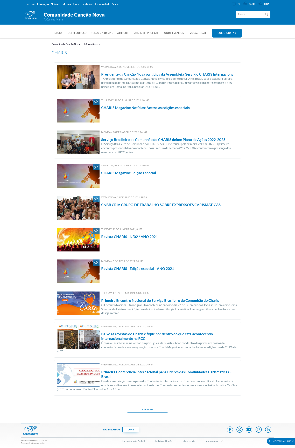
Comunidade (102, 4)
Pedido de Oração (163, 441)
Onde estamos (174, 33)
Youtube (249, 430)
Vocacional (198, 33)
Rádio (252, 4)
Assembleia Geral (146, 33)
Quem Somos (76, 33)
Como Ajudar (226, 33)
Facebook (230, 430)
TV (238, 4)
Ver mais (147, 409)
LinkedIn (268, 430)
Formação (43, 4)
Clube (76, 4)
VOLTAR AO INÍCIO (283, 441)
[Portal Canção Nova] (31, 15)
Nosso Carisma (101, 33)
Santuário (87, 4)
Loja (266, 4)
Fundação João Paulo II (133, 441)
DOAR (131, 430)
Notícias (55, 4)
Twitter (239, 430)
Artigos (122, 33)
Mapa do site (189, 441)
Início (58, 33)
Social (115, 4)
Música (66, 4)
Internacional (212, 441)
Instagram (258, 430)
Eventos (30, 4)
